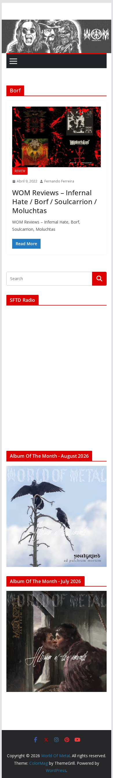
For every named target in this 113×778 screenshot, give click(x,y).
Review (19, 171)
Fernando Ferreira (59, 181)
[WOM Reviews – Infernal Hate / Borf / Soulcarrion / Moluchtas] (56, 137)
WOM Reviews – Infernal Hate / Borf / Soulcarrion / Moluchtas (54, 201)
